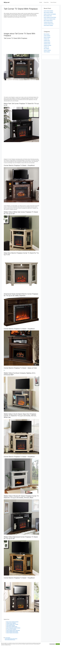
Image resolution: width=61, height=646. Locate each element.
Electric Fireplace (47, 37)
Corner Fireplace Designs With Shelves (11, 638)
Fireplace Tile (46, 46)
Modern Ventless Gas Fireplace (50, 14)
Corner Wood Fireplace (10, 625)
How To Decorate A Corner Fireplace (13, 627)
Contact (40, 2)
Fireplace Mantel (47, 42)
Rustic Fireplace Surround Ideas (50, 17)
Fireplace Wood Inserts (48, 22)
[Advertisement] (21, 25)
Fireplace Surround (47, 45)
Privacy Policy (46, 2)
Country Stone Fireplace (48, 10)
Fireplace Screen (47, 43)
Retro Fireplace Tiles (48, 15)
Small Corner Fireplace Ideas (11, 626)
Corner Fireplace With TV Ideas (12, 624)
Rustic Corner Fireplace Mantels (12, 621)
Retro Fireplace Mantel (48, 20)
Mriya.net (6, 2)
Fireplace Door (46, 38)
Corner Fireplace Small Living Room (13, 630)
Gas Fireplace (46, 48)
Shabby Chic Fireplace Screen (49, 18)
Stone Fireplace (47, 51)
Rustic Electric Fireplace (48, 25)
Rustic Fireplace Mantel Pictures (10, 639)
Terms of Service (53, 2)
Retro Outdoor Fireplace (48, 12)
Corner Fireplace (7, 637)
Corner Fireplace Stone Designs (12, 632)
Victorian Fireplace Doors (48, 23)
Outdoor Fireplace (47, 50)
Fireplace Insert (47, 40)
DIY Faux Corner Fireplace (11, 629)
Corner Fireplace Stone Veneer (12, 631)
